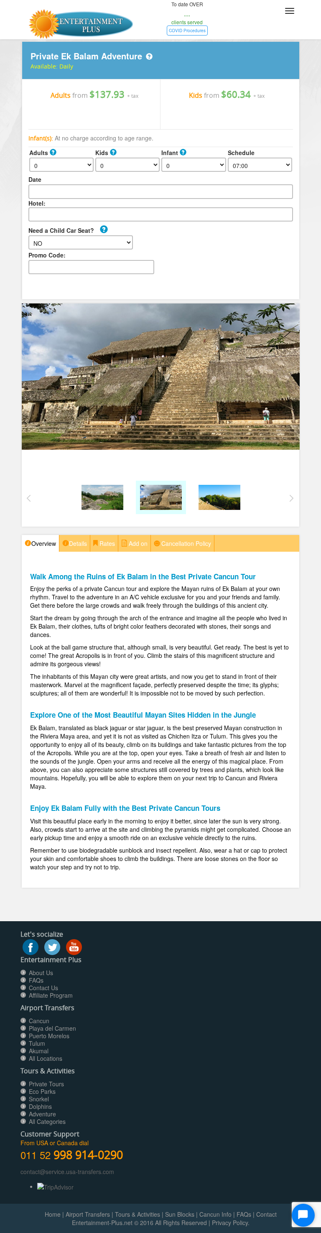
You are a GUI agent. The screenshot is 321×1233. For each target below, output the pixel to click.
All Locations (45, 1058)
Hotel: (37, 203)
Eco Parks (42, 1091)
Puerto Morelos (49, 1036)
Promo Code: (47, 255)
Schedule (241, 152)
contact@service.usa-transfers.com (67, 1171)
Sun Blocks (179, 1214)
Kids (102, 152)
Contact (266, 1214)
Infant (170, 152)
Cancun (39, 1020)
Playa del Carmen (52, 1028)
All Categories (47, 1121)
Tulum (37, 1043)
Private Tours (46, 1084)
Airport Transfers (88, 1214)
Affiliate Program (51, 995)
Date (34, 179)
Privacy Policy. (231, 1222)
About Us (41, 972)
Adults (39, 152)
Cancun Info (215, 1214)
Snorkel (39, 1099)
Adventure (42, 1114)
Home (53, 1214)
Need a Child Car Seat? (61, 230)
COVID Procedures (187, 30)
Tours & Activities (137, 1214)
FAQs (36, 980)
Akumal (38, 1051)
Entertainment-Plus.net (103, 1222)
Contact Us (43, 987)
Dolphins (40, 1106)
